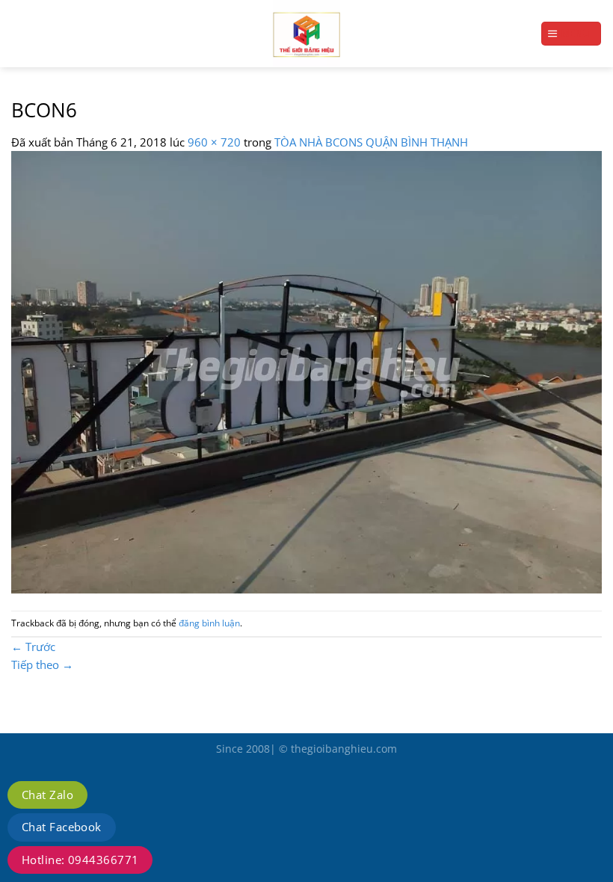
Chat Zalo (47, 794)
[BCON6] (306, 370)
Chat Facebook (62, 826)
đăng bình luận (209, 623)
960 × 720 (214, 142)
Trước (33, 646)
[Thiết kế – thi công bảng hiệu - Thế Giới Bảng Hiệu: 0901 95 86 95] (306, 33)
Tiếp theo (42, 664)
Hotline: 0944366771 (80, 859)
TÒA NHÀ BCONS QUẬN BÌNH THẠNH (371, 142)
